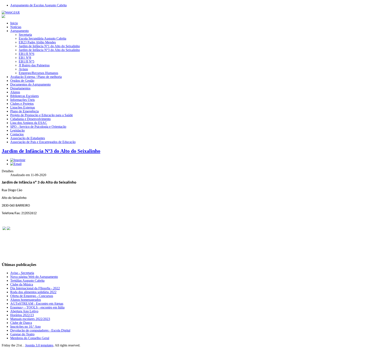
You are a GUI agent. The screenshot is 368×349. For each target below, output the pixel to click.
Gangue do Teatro (22, 334)
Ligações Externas (22, 107)
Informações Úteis (22, 100)
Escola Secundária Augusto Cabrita (42, 38)
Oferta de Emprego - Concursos (31, 296)
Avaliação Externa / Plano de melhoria (36, 77)
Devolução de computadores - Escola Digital (40, 330)
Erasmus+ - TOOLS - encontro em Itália (37, 307)
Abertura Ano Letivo (24, 311)
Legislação (17, 130)
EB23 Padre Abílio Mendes (37, 42)
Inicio (14, 23)
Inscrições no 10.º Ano (25, 326)
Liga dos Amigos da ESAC (28, 123)
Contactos (17, 134)
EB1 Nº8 (25, 57)
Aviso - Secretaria (22, 273)
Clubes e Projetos (22, 103)
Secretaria (25, 34)
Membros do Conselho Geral (29, 338)
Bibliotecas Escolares (24, 96)
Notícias (15, 27)
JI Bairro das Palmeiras (34, 65)
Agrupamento (19, 31)
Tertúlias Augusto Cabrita (27, 280)
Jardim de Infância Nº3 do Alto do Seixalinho (49, 50)
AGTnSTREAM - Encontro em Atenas (36, 303)
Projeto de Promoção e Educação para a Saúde (41, 115)
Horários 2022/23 (22, 315)
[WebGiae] (11, 12)
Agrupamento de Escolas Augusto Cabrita (38, 5)
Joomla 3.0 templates (39, 345)
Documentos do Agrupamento (30, 84)
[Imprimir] (17, 160)
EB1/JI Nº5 (26, 61)
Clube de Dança (21, 323)
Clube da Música (21, 284)
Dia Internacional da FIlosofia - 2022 (35, 288)
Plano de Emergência (24, 111)
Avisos (23, 69)
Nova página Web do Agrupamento (34, 277)
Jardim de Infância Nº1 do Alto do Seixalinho (49, 46)
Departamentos (20, 88)
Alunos (15, 92)
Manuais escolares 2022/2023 (30, 319)
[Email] (16, 164)
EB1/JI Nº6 (26, 54)
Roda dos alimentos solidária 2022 (33, 292)
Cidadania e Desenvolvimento (30, 119)
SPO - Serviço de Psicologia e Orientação (38, 126)
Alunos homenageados (25, 300)
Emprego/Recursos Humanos (38, 73)
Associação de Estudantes (27, 138)
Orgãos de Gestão (22, 80)
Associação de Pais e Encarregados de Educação (43, 142)
